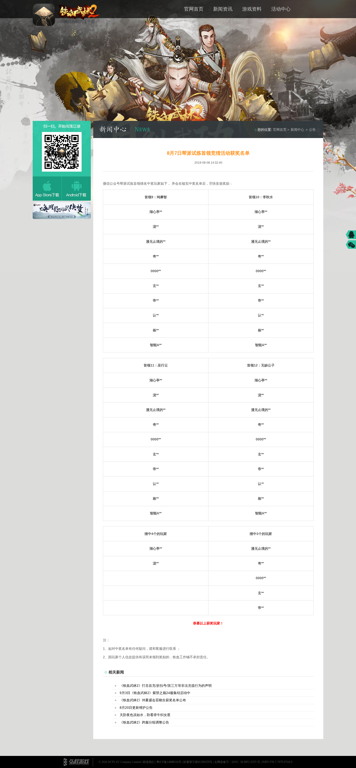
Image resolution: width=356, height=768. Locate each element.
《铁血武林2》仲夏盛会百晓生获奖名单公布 (153, 700)
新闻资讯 (222, 9)
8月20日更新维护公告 (136, 707)
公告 (312, 130)
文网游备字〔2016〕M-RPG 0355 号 (237, 762)
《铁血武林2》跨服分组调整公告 (144, 722)
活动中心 (281, 9)
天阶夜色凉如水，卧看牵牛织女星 (145, 715)
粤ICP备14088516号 (168, 762)
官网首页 (193, 9)
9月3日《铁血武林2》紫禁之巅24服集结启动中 (155, 693)
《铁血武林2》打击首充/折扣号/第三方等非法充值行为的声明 (166, 686)
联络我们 (149, 762)
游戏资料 (252, 9)
